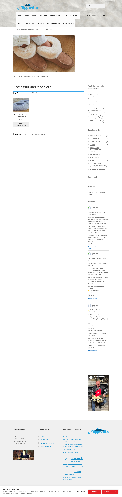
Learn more (29, 493)
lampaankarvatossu (77, 446)
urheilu (70, 477)
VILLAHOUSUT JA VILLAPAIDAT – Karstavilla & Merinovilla (98, 165)
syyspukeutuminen (68, 472)
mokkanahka (71, 464)
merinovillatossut (75, 461)
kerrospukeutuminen (73, 442)
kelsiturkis (65, 442)
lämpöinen (76, 455)
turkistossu (65, 477)
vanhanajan (74, 477)
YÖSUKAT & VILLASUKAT (26, 23)
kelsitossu (80, 439)
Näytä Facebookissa (92, 246)
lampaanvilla (69, 449)
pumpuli (81, 466)
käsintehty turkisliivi (78, 444)
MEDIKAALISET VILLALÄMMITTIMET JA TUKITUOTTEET (59, 16)
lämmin (65, 455)
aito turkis (71, 439)
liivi (72, 452)
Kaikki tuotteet (67, 23)
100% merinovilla (70, 436)
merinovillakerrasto (67, 461)
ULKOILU (41, 23)
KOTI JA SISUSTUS (53, 23)
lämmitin (70, 455)
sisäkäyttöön (73, 469)
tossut (72, 474)
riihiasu (64, 469)
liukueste (76, 452)
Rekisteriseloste (46, 447)
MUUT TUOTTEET (95, 157)
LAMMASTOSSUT (31, 16)
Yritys (42, 436)
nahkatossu (78, 464)
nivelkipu (71, 466)
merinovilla (77, 458)
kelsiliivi (76, 439)
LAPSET (92, 145)
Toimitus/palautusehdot (48, 443)
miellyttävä (65, 464)
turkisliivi (76, 474)
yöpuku (71, 479)
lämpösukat (66, 459)
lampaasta (78, 449)
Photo (93, 244)
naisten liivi (65, 466)
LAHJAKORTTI (94, 139)
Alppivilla (95, 207)
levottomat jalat (67, 452)
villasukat (65, 479)
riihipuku (68, 469)
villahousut (79, 477)
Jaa (90, 248)
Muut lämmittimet (95, 154)
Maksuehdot (44, 440)
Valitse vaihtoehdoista (21, 124)
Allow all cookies (110, 491)
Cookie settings (81, 491)
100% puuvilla (80, 437)
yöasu (68, 479)
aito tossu (66, 439)
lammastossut (67, 446)
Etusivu (20, 16)
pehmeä (77, 467)
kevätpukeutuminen (68, 444)
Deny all (94, 491)
